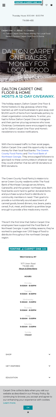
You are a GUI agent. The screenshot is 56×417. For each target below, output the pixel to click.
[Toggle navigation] (3, 5)
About (19, 30)
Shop (8, 354)
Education (12, 377)
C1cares (30, 30)
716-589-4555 (28, 20)
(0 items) (51, 5)
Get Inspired (13, 366)
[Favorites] (46, 5)
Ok (28, 407)
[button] (41, 5)
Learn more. (9, 403)
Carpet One (7, 30)
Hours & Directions (28, 268)
